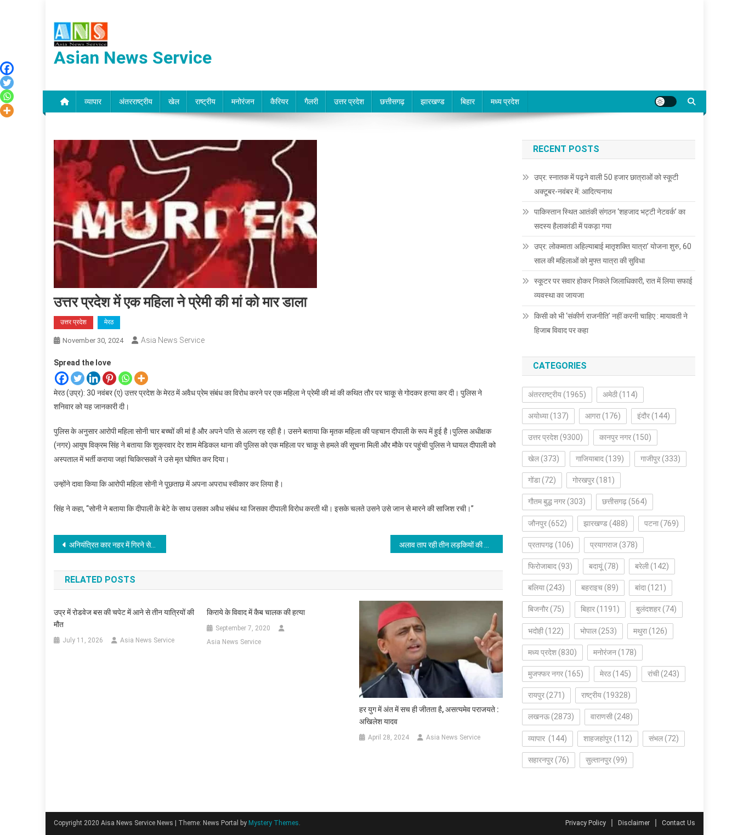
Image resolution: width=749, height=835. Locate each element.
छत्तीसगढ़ (392, 101)
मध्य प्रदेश (505, 101)
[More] (141, 378)
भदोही (546, 631)
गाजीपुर (660, 458)
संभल (664, 738)
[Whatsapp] (125, 378)
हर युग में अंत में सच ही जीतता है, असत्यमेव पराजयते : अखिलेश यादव (429, 715)
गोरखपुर (593, 480)
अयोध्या (548, 415)
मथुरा (650, 631)
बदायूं (604, 566)
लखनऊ (551, 716)
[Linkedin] (93, 378)
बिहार (468, 101)
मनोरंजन (242, 101)
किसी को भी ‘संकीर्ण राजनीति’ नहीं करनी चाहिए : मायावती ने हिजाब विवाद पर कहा (611, 323)
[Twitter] (77, 378)
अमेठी (620, 394)
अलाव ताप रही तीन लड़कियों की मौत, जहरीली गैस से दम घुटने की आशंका (451, 544)
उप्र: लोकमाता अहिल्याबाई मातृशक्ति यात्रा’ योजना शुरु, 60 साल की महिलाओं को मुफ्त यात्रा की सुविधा (612, 253)
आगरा (603, 415)
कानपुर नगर (625, 437)
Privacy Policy (585, 823)
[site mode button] (666, 101)
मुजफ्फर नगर (555, 673)
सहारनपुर (548, 759)
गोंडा (542, 480)
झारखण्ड (433, 101)
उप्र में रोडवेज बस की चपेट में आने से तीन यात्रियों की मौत (124, 618)
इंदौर (653, 415)
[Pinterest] (109, 378)
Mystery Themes (273, 823)
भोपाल (598, 631)
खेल (173, 101)
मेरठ (109, 322)
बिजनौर (546, 609)
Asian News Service (133, 57)
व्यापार (93, 101)
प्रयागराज (614, 544)
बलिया (546, 587)
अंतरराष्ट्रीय (135, 101)
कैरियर (279, 101)
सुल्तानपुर (606, 759)
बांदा (650, 587)
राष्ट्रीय (205, 101)
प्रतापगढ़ (551, 544)
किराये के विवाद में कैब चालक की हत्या (256, 612)
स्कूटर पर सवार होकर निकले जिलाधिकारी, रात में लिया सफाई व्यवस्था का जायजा (613, 288)
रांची (663, 673)
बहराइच (600, 587)
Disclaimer (634, 823)
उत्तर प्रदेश (349, 101)
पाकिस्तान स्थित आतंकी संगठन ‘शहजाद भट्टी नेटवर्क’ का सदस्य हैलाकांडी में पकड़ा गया (609, 218)
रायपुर (546, 695)
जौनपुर (547, 523)
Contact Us (678, 823)
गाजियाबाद (600, 458)
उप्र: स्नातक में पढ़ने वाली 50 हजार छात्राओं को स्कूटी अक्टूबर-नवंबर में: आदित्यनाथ (606, 184)
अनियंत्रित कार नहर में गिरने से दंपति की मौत (117, 544)
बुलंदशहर (656, 609)
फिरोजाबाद (550, 566)
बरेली (652, 566)
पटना (661, 523)
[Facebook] (62, 378)
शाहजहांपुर (607, 738)
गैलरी (311, 101)
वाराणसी (612, 716)
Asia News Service (173, 340)
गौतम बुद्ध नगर (557, 501)
